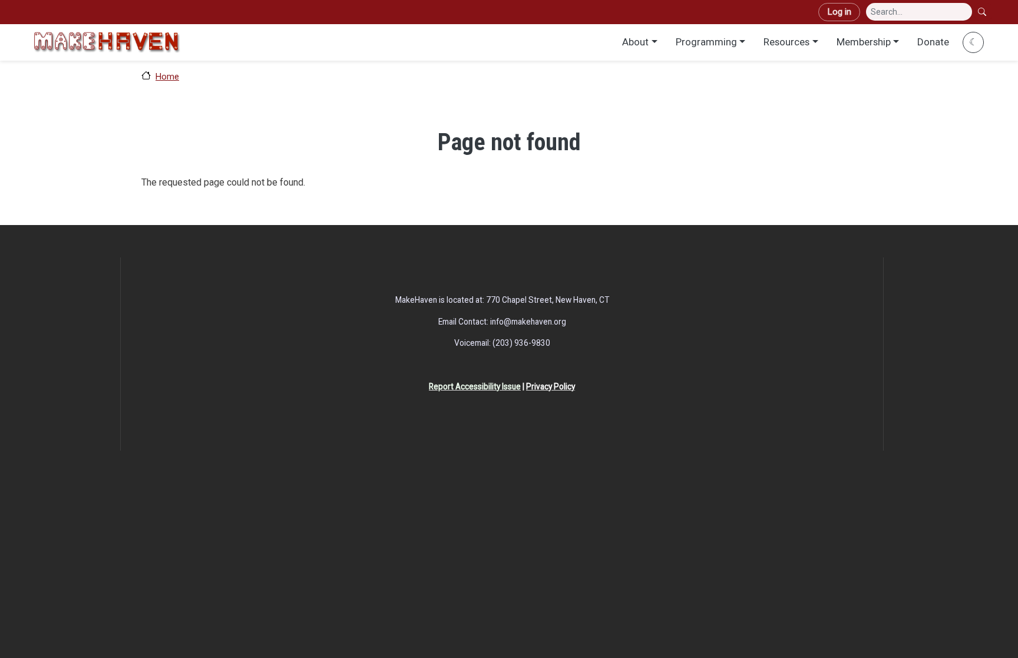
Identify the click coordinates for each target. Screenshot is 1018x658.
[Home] (106, 42)
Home (167, 76)
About (635, 42)
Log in (839, 11)
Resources (786, 42)
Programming (706, 42)
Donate (933, 42)
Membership (864, 42)
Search (983, 12)
